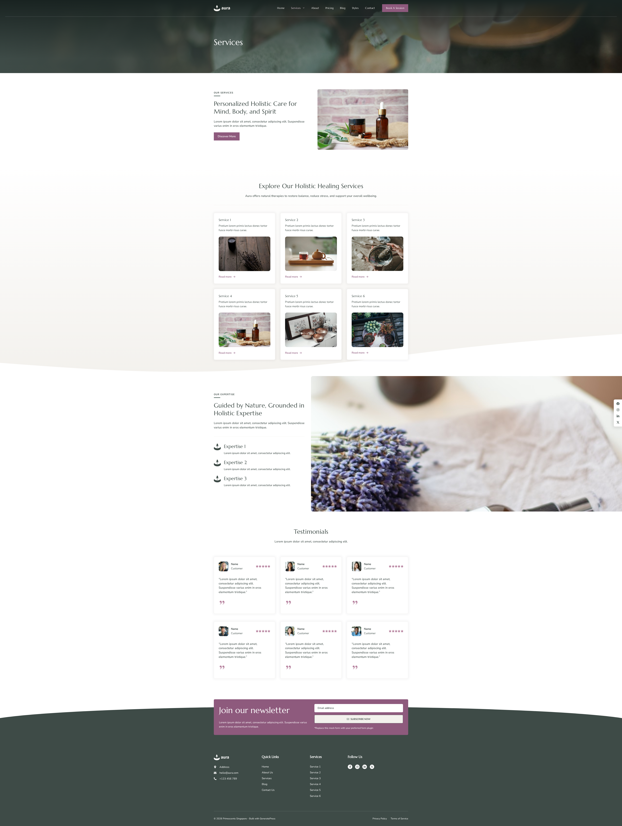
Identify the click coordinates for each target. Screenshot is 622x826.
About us (267, 772)
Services (296, 8)
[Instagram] (357, 767)
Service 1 (315, 766)
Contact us (268, 790)
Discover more (227, 136)
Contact (370, 8)
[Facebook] (350, 767)
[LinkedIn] (364, 767)
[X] (372, 767)
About (315, 8)
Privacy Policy (380, 818)
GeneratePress (267, 818)
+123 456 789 (228, 778)
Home (281, 8)
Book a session (395, 8)
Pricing (329, 8)
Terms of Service (399, 818)
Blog (342, 8)
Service (314, 772)
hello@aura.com (228, 773)
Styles (355, 8)
